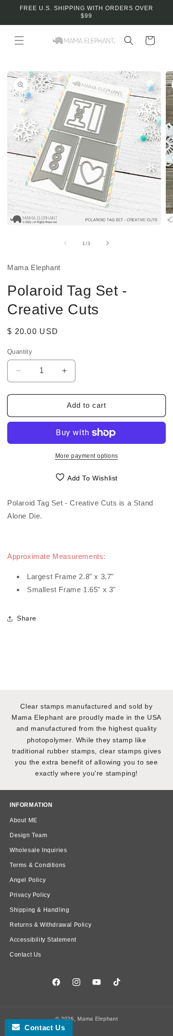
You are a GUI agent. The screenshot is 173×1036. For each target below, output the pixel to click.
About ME (23, 820)
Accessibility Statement (43, 939)
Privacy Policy (30, 895)
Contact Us (25, 954)
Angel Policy (28, 880)
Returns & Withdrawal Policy (50, 924)
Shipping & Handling (39, 909)
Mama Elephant (97, 1019)
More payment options (86, 456)
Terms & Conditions (38, 865)
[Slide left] (65, 243)
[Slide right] (107, 243)
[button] (19, 40)
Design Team (29, 835)
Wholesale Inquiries (38, 850)
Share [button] (27, 618)
